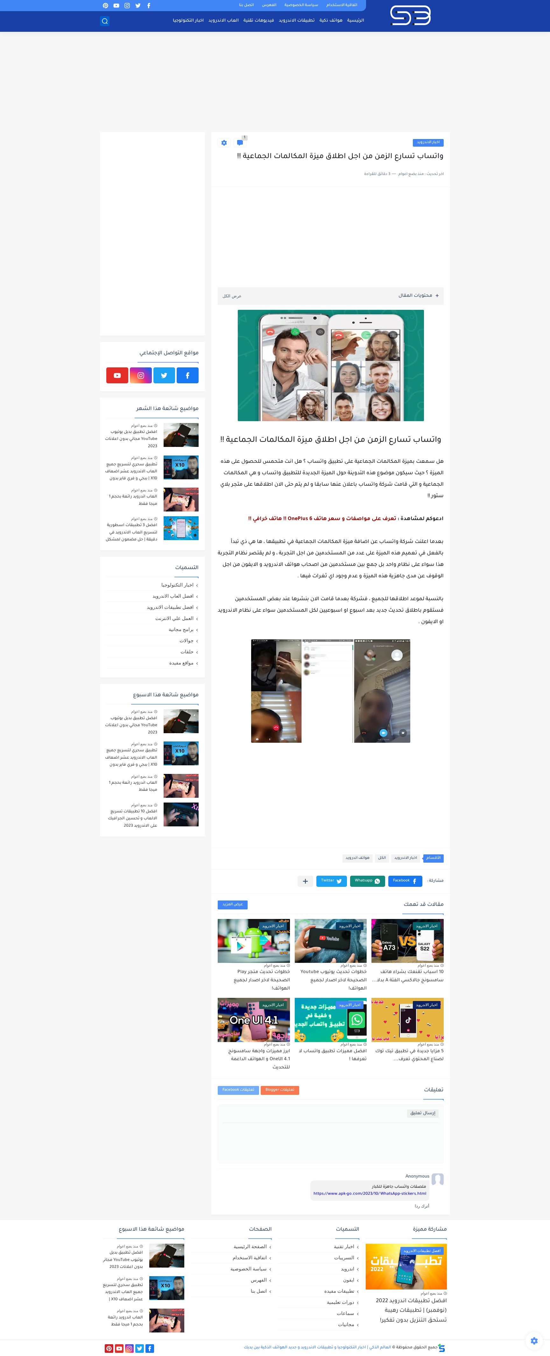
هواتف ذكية (331, 20)
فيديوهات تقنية (258, 20)
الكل (382, 858)
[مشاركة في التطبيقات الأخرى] (305, 881)
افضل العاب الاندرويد (173, 596)
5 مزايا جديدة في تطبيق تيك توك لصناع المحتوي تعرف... (409, 1055)
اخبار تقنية (344, 1246)
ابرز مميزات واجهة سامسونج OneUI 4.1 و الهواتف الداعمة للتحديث (259, 1059)
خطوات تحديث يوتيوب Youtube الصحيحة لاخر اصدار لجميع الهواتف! (333, 980)
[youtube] (116, 5)
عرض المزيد (232, 905)
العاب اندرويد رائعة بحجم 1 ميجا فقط (133, 500)
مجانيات (346, 1324)
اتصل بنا (246, 5)
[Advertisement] (275, 82)
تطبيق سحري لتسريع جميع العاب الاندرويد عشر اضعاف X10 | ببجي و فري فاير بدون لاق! (131, 472)
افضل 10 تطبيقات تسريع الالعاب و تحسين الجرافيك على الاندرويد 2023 (132, 819)
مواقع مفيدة (181, 662)
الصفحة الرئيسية (250, 1246)
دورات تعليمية (340, 1302)
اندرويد (347, 1268)
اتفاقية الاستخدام (342, 5)
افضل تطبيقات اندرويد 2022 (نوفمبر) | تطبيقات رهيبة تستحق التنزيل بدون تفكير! (411, 1311)
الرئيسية (355, 20)
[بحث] (104, 21)
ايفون (348, 1280)
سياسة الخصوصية (301, 5)
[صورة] (181, 435)
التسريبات (344, 1257)
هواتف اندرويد (358, 858)
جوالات (187, 640)
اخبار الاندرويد (428, 143)
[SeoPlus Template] (441, 1348)
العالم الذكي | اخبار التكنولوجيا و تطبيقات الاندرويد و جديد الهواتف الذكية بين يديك (317, 1348)
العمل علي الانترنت (174, 618)
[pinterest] (105, 5)
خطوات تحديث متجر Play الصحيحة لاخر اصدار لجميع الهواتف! (262, 980)
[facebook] (148, 5)
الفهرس (269, 5)
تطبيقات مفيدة (339, 1291)
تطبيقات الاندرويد (297, 20)
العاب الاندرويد (223, 20)
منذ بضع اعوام (428, 965)
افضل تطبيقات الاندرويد (170, 607)
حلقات (187, 651)
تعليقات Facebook (238, 1090)
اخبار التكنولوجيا (188, 20)
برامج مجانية (181, 629)
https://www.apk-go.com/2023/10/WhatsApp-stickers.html (370, 1194)
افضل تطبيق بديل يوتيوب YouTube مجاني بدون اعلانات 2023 (131, 439)
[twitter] (138, 5)
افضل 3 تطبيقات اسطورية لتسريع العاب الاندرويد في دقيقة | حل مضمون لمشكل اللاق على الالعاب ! (131, 533)
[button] (405, 881)
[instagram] (127, 5)
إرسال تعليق (422, 1113)
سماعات (345, 1313)
